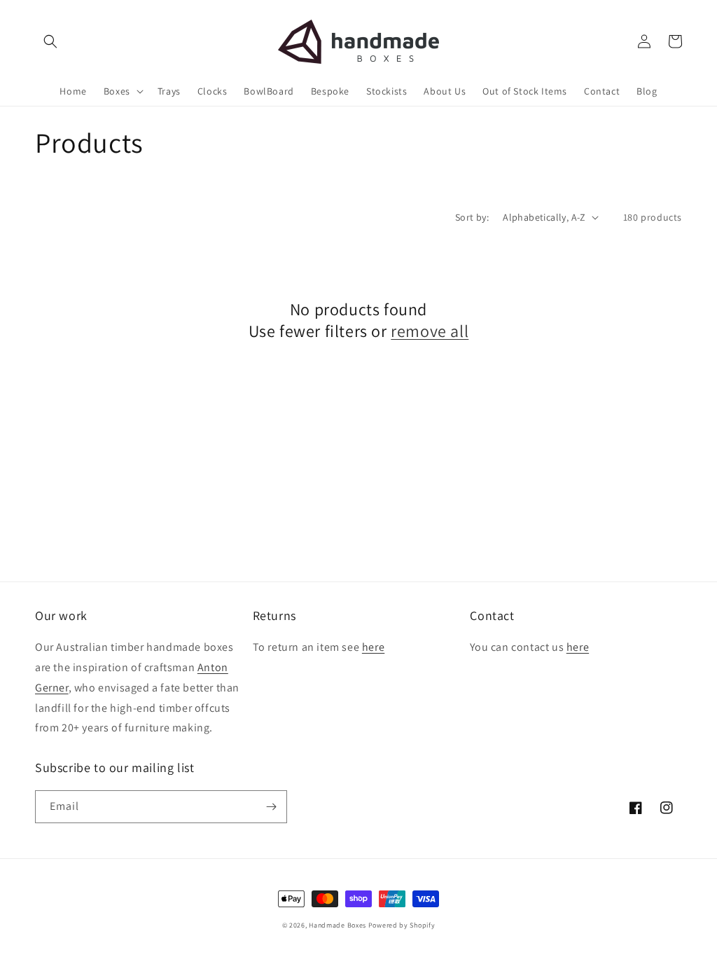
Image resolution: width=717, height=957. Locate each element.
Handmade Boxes (337, 925)
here (373, 647)
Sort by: (472, 217)
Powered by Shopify (402, 925)
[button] (50, 41)
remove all (429, 331)
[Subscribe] (271, 806)
